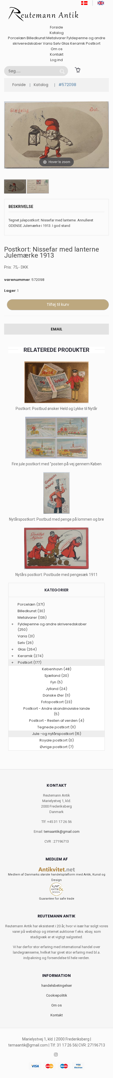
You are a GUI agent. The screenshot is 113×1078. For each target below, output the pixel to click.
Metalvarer (56, 38)
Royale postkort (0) (56, 740)
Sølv (57, 43)
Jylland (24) (56, 688)
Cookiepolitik (56, 995)
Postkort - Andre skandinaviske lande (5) (56, 711)
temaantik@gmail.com (62, 831)
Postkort (93, 43)
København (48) (56, 669)
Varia (47, 43)
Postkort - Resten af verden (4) (56, 720)
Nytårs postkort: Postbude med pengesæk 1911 (56, 574)
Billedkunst (36, 38)
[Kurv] (77, 69)
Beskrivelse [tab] (21, 206)
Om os (57, 49)
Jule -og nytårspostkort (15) (56, 733)
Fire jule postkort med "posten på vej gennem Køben (56, 464)
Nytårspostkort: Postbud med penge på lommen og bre (56, 519)
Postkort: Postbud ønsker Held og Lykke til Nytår (56, 408)
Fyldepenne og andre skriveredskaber (52, 624)
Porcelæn (17, 38)
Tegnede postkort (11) (56, 727)
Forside (56, 27)
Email (56, 329)
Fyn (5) (56, 682)
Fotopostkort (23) (56, 702)
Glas (65, 43)
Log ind (56, 59)
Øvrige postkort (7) (57, 746)
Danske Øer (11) (56, 695)
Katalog (57, 32)
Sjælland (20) (56, 675)
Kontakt (56, 54)
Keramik (77, 43)
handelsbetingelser (56, 985)
